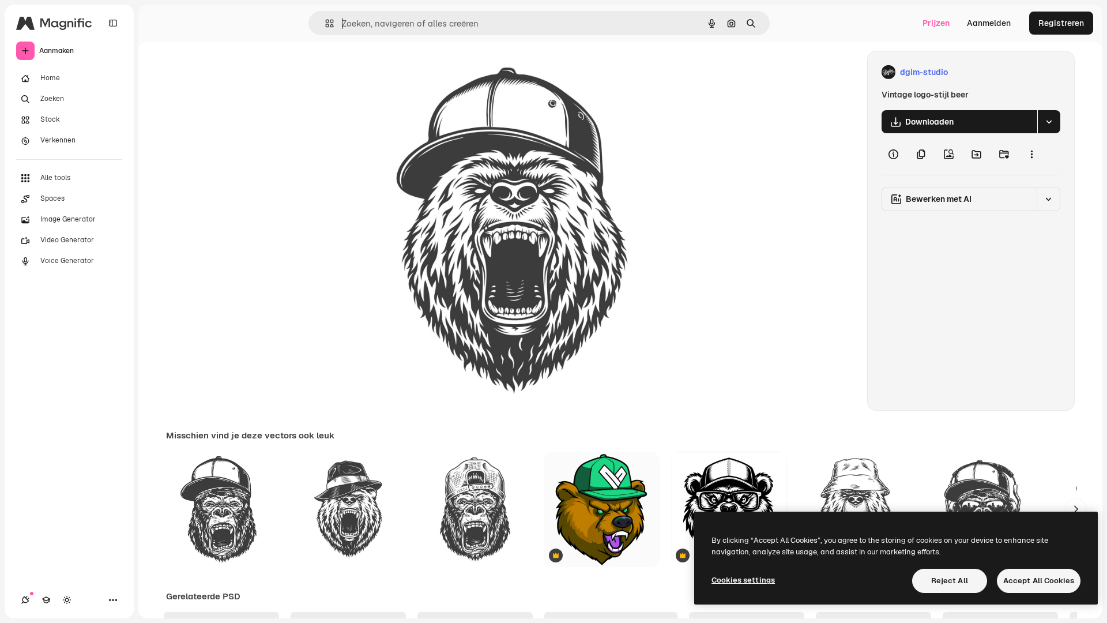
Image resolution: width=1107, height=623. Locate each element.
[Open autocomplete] (325, 23)
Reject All (949, 581)
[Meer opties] (1031, 154)
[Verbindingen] (25, 600)
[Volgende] (1075, 509)
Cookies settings (743, 580)
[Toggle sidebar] (113, 23)
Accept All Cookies (1038, 581)
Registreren (1061, 23)
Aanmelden (989, 23)
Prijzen (936, 23)
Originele (408, 72)
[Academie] (46, 600)
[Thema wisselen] (67, 600)
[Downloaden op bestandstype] (1048, 121)
